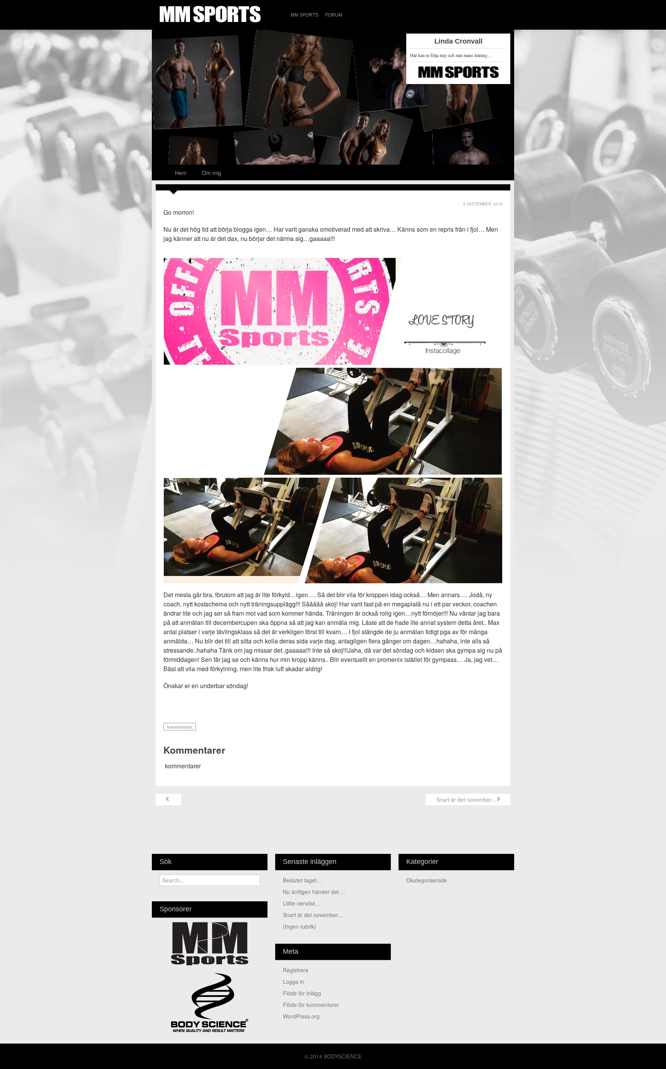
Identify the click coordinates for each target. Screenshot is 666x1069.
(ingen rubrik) (299, 926)
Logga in (293, 981)
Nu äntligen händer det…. (314, 892)
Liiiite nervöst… (301, 903)
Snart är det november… (313, 915)
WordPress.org (301, 1016)
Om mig (211, 173)
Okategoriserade (426, 880)
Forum (333, 15)
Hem (181, 173)
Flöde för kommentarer (311, 1004)
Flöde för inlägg (302, 993)
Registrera (295, 970)
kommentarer (179, 727)
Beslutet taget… (302, 880)
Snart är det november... (465, 799)
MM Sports (304, 15)
